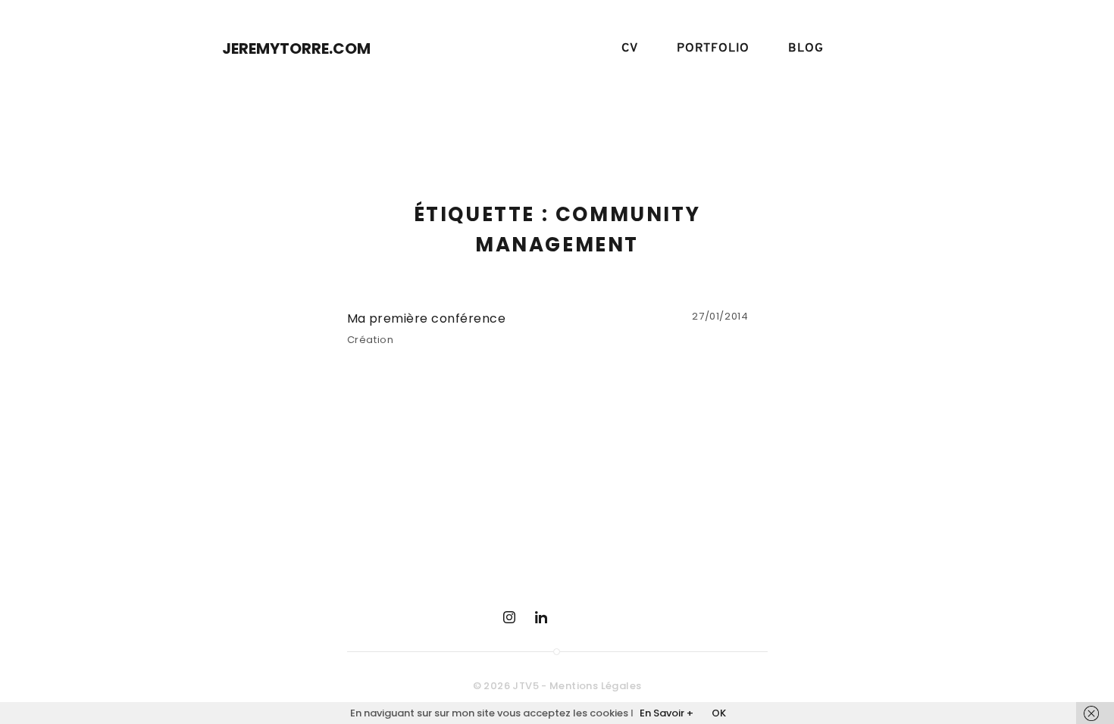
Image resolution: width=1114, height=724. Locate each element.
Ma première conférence (426, 318)
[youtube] (572, 617)
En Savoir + (666, 713)
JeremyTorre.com (296, 48)
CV (629, 48)
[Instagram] (509, 617)
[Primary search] (874, 49)
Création (370, 339)
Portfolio (713, 48)
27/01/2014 (720, 316)
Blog (805, 48)
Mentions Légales (595, 686)
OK (719, 713)
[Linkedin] (541, 617)
